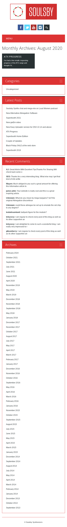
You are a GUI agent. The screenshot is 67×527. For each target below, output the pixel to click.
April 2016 (10, 392)
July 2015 (10, 429)
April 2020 (10, 281)
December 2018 (13, 299)
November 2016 (13, 373)
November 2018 (13, 304)
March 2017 (11, 355)
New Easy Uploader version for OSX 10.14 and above (29, 127)
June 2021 (10, 271)
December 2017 (13, 322)
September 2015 (13, 420)
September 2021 (13, 262)
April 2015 (10, 443)
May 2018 (10, 313)
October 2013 (12, 503)
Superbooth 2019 (13, 150)
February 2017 (12, 359)
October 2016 (12, 378)
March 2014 (11, 484)
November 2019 (13, 285)
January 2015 (12, 452)
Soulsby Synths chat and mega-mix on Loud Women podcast (31, 108)
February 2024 (12, 253)
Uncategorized (12, 89)
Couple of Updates (14, 141)
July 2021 (10, 267)
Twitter (27, 27)
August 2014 (11, 466)
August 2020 (11, 276)
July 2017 (10, 341)
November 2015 (13, 410)
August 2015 (11, 424)
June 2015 (10, 433)
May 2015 (10, 438)
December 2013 (13, 498)
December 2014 (13, 457)
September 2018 (13, 308)
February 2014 (12, 489)
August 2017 (11, 336)
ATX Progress (13, 56)
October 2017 (12, 332)
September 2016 (13, 383)
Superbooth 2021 (13, 118)
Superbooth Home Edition (17, 136)
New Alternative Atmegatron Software (21, 113)
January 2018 (12, 318)
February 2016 (12, 401)
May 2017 (10, 345)
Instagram (40, 27)
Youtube (33, 27)
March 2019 (11, 295)
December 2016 (13, 369)
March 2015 (11, 447)
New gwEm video (13, 122)
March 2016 (11, 397)
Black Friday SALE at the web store (21, 145)
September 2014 (13, 461)
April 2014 (10, 480)
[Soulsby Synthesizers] (33, 19)
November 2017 (13, 327)
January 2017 (12, 364)
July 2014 (10, 471)
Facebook (20, 27)
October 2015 (12, 415)
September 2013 (13, 508)
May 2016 (10, 387)
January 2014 (12, 494)
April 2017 (10, 350)
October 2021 (12, 258)
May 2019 (10, 290)
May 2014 (10, 475)
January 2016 (12, 406)
